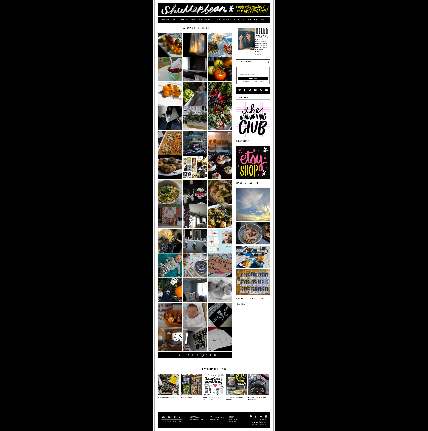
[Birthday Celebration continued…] (195, 192)
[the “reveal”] (170, 339)
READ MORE (258, 54)
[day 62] (195, 118)
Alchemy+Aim (263, 424)
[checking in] (195, 94)
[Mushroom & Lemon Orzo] (170, 192)
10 (215, 355)
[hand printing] (195, 69)
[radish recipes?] (220, 94)
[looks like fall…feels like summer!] (170, 290)
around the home (222, 20)
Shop (263, 20)
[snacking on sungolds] (170, 94)
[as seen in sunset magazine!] (220, 216)
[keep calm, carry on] (195, 45)
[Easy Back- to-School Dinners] (236, 395)
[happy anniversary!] (195, 167)
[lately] (220, 118)
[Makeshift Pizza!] (170, 143)
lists (193, 20)
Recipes (165, 20)
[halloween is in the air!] (220, 315)
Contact (232, 421)
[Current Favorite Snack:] (220, 192)
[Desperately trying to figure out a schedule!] (170, 241)
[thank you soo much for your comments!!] (220, 290)
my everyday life (180, 20)
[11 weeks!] (170, 265)
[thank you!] (220, 339)
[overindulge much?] (170, 167)
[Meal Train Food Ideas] (191, 395)
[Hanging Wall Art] (195, 339)
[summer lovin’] (220, 45)
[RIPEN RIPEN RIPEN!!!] (220, 69)
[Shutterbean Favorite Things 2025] (213, 395)
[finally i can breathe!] (195, 143)
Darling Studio (263, 422)
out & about (205, 20)
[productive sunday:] (220, 143)
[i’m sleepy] (170, 69)
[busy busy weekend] (220, 265)
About (231, 416)
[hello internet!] (195, 315)
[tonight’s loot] (170, 45)
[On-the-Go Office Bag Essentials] (258, 395)
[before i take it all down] (195, 241)
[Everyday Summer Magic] (168, 395)
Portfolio (253, 20)
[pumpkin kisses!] (170, 315)
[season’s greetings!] (220, 241)
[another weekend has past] (220, 167)
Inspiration (239, 20)
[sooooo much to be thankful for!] (195, 265)
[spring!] (195, 216)
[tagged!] (170, 118)
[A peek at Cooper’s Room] (195, 290)
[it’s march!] (170, 216)
